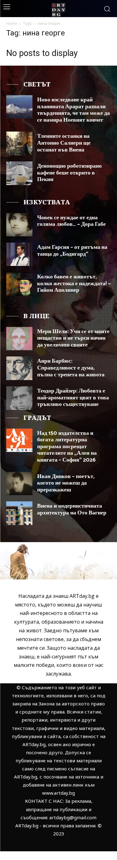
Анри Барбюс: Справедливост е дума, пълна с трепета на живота (71, 367)
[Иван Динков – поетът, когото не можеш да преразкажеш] (19, 483)
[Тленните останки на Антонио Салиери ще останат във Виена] (19, 143)
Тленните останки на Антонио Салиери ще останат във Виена (63, 143)
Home (11, 23)
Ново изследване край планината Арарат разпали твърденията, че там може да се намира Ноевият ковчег (73, 110)
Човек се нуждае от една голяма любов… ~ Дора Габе (71, 221)
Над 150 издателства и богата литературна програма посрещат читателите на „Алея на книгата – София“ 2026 (67, 447)
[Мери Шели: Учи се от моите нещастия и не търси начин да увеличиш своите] (19, 338)
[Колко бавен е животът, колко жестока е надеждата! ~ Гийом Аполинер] (19, 283)
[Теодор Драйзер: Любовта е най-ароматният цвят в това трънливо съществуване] (19, 398)
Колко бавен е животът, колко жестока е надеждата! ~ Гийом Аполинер (74, 283)
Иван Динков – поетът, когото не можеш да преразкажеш (66, 483)
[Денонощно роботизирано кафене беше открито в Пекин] (19, 173)
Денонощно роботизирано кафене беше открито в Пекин (69, 172)
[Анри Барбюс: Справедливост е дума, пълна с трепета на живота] (19, 368)
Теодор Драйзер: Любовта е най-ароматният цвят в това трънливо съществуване (73, 397)
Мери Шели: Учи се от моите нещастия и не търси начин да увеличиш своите (73, 338)
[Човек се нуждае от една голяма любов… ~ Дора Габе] (19, 224)
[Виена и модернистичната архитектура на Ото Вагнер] (19, 513)
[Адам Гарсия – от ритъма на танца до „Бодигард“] (19, 254)
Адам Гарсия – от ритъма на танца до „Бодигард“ (72, 251)
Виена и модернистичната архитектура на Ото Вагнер (71, 509)
